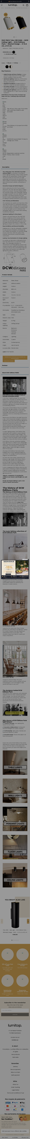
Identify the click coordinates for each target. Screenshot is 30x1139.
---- (2, 573)
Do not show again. (26, 559)
